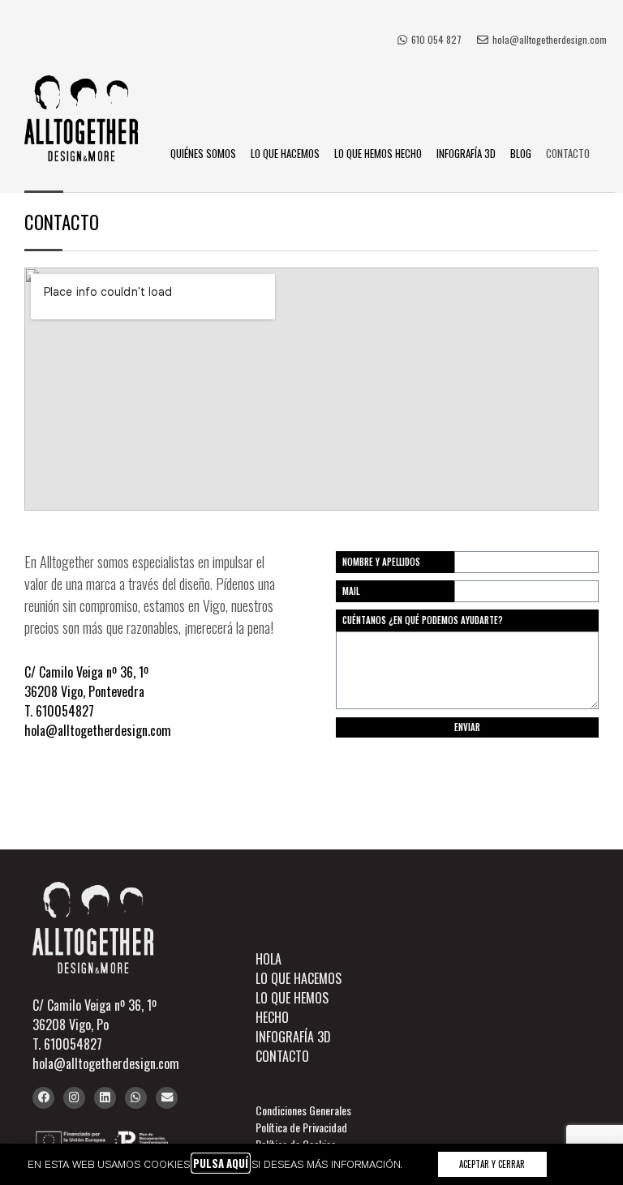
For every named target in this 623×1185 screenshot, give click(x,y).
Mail (350, 590)
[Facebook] (43, 1098)
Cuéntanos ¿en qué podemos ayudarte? (422, 620)
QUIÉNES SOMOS (203, 153)
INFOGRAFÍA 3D (466, 153)
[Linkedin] (105, 1098)
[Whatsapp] (136, 1098)
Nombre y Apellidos (381, 561)
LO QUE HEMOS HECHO (378, 153)
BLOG (520, 153)
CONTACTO (568, 153)
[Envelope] (167, 1098)
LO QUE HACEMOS (285, 153)
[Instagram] (74, 1098)
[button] (492, 1164)
